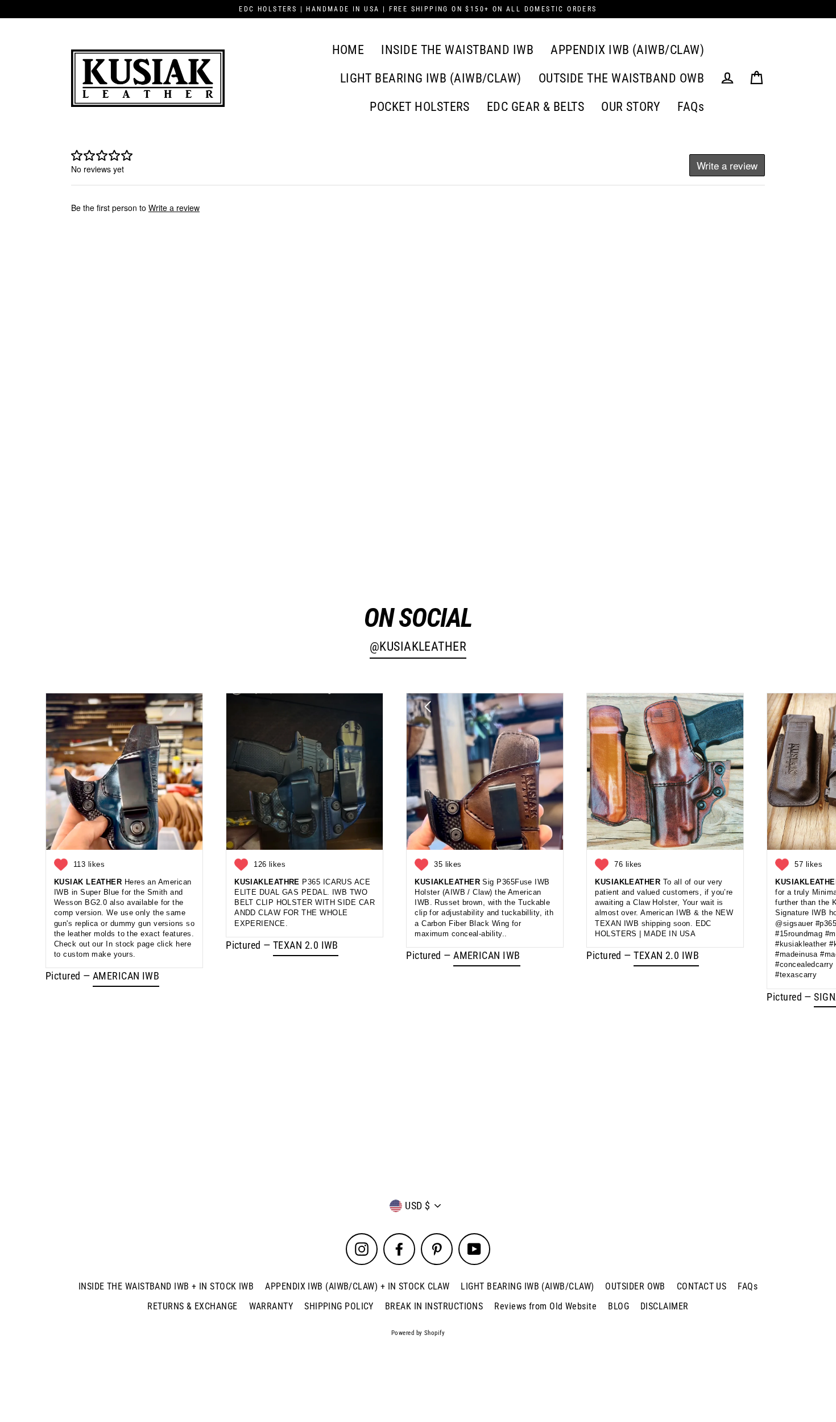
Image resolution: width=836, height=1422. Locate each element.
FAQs (690, 107)
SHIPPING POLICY (339, 1306)
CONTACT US (702, 1286)
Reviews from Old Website (545, 1306)
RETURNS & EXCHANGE (192, 1306)
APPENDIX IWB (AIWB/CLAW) (627, 50)
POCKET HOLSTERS (420, 107)
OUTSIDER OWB (635, 1286)
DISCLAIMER (664, 1306)
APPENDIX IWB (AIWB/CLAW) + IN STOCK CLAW (357, 1286)
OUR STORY (630, 107)
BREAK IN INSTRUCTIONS (434, 1306)
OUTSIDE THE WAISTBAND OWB (621, 78)
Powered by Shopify (418, 1333)
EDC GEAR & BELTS (535, 107)
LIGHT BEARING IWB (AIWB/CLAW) (431, 78)
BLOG (618, 1306)
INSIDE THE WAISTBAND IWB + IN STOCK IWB (166, 1286)
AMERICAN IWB (126, 976)
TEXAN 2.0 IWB (305, 945)
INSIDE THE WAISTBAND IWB (457, 50)
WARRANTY (271, 1306)
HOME (348, 50)
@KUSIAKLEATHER (418, 646)
